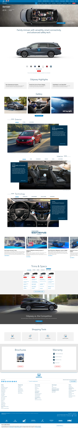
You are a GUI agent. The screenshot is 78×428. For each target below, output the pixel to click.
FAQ (52, 386)
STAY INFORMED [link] (73, 381)
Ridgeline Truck (3, 404)
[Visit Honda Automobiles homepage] (39, 376)
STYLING (24, 122)
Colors (39, 3)
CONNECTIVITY (25, 196)
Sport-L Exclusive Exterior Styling (34, 284)
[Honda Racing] (69, 421)
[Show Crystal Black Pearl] (39, 66)
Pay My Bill (70, 392)
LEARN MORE (6, 255)
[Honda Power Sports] (23, 421)
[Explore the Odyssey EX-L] (26, 273)
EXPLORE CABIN (23, 180)
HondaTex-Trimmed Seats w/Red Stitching (35, 282)
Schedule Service (71, 387)
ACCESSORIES (31, 122)
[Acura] (14, 421)
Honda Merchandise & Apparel (38, 398)
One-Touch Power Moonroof (26, 284)
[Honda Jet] (42, 421)
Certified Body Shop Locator (72, 390)
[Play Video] (36, 242)
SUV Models (2, 395)
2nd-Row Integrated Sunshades (26, 282)
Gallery (42, 3)
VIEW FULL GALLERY (39, 115)
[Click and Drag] (39, 49)
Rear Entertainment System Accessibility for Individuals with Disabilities (55, 390)
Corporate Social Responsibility (37, 392)
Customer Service (54, 387)
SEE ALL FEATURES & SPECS (39, 291)
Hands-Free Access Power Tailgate (50, 279)
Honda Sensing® (59, 3)
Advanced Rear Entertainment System (43, 279)
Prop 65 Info (74, 413)
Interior (49, 3)
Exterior (46, 3)
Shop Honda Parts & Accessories (71, 389)
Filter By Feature (49, 268)
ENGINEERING (52, 196)
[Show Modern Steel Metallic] (31, 66)
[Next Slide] (76, 246)
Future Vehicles (3, 405)
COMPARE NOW (39, 321)
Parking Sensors (42, 286)
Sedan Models (3, 394)
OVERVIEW (17, 122)
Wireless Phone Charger (26, 286)
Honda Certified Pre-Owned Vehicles (4, 406)
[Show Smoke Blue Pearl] (35, 66)
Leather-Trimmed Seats (43, 281)
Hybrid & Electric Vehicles (4, 387)
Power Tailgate (26, 279)
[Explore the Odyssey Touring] (43, 273)
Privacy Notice (70, 413)
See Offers (19, 387)
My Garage (70, 386)
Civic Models (2, 393)
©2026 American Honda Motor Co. (5, 413)
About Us (36, 387)
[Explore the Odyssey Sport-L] (35, 273)
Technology (53, 3)
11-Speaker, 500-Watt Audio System (51, 282)
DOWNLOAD (20, 366)
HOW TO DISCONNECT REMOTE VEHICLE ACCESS (64, 414)
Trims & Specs (65, 3)
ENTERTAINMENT (34, 196)
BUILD (74, 3)
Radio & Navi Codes (71, 393)
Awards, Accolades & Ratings (5, 408)
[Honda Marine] (60, 421)
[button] (72, 1)
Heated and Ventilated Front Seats (51, 286)
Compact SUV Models (4, 396)
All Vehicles (2, 386)
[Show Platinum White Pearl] (43, 66)
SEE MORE (25, 288)
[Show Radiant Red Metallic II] (47, 66)
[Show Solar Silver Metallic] (27, 66)
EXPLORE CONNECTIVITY (61, 218)
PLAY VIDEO (50, 255)
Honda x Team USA (37, 386)
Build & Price (19, 386)
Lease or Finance (20, 393)
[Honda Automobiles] (6, 421)
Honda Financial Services (38, 393)
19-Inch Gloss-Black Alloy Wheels (34, 279)
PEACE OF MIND (43, 196)
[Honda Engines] (51, 421)
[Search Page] (76, 1)
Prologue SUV (3, 402)
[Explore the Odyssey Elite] (51, 273)
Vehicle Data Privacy (74, 414)
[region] (39, 425)
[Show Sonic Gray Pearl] (51, 66)
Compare (69, 3)
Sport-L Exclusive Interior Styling (34, 286)
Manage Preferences (60, 425)
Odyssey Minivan (3, 403)
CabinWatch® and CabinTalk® (42, 284)
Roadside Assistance (71, 391)
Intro (36, 3)
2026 (3, 2)
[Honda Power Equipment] (32, 421)
